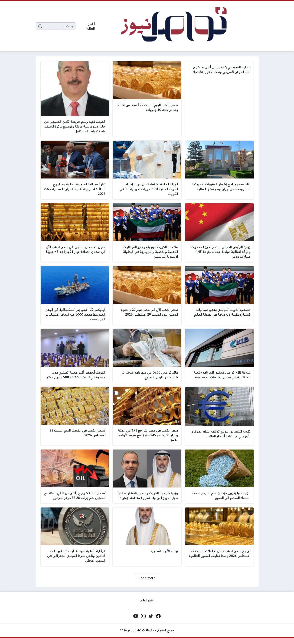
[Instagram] (143, 616)
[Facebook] (158, 616)
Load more (147, 578)
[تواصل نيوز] (179, 26)
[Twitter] (151, 616)
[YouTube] (136, 616)
